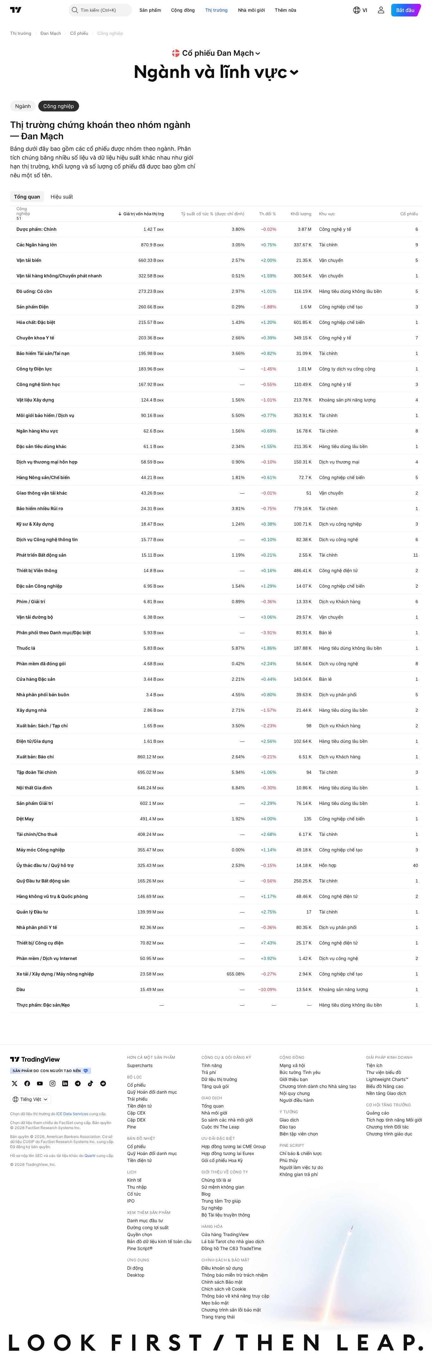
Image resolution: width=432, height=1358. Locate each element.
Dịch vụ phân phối (337, 694)
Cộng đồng (183, 10)
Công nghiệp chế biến (342, 322)
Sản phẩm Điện (32, 306)
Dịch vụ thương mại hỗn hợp (46, 461)
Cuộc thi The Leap (220, 1126)
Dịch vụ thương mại (339, 461)
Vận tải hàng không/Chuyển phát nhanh (59, 275)
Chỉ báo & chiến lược (301, 1153)
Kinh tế (134, 1180)
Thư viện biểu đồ (383, 1072)
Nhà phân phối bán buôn (42, 694)
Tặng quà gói (215, 1086)
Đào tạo (288, 1126)
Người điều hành (297, 1100)
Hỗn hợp (327, 865)
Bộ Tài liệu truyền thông (225, 1214)
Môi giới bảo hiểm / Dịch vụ (45, 415)
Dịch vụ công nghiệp (340, 524)
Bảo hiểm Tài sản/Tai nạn (43, 353)
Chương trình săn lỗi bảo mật (231, 1309)
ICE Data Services (72, 1113)
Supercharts (139, 1065)
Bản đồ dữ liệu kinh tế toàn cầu (159, 1241)
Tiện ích (374, 1065)
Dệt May (25, 818)
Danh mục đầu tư (145, 1220)
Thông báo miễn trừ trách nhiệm (234, 1275)
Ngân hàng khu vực (37, 430)
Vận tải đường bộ (34, 617)
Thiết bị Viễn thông (36, 570)
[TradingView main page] (35, 1059)
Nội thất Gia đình (34, 787)
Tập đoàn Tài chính (36, 772)
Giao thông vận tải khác (41, 493)
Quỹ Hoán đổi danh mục (152, 1092)
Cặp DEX (136, 1119)
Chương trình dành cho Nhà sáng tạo (318, 1086)
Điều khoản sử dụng (222, 1268)
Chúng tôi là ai (216, 1180)
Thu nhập (137, 1187)
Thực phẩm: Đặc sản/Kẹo (43, 1004)
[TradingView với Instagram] (52, 1083)
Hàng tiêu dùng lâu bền (343, 446)
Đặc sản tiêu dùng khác (41, 446)
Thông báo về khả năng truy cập (235, 1295)
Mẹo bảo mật (215, 1302)
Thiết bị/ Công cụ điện (40, 942)
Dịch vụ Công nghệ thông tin (47, 539)
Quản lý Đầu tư (32, 911)
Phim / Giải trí (30, 601)
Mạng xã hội (292, 1065)
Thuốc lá (25, 648)
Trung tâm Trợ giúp (221, 1200)
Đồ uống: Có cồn (34, 291)
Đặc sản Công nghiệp (39, 586)
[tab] (23, 106)
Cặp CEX (136, 1112)
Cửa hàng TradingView (225, 1234)
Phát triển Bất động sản (41, 555)
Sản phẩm (150, 10)
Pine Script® (139, 1248)
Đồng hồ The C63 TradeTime (231, 1248)
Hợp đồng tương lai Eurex (227, 1153)
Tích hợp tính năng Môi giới (394, 1119)
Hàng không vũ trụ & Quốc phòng (52, 896)
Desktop (136, 1275)
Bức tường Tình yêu (300, 1072)
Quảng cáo (377, 1112)
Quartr (90, 1155)
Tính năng (211, 1065)
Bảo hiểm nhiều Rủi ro (39, 508)
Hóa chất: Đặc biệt (35, 322)
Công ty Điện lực (34, 368)
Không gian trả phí (299, 1174)
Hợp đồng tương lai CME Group (233, 1146)
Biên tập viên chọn (299, 1133)
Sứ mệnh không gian (222, 1187)
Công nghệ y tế (335, 229)
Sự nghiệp (212, 1207)
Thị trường (216, 10)
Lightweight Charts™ (387, 1079)
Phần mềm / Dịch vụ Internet (46, 958)
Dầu (20, 989)
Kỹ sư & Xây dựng (35, 524)
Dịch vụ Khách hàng (340, 601)
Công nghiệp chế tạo (340, 306)
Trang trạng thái (218, 1316)
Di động (135, 1268)
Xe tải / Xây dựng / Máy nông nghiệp (55, 973)
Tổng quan (212, 1106)
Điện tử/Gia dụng (34, 741)
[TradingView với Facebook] (27, 1083)
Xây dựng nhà (31, 710)
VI (364, 10)
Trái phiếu (137, 1099)
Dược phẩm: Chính (36, 229)
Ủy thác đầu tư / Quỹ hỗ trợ (45, 865)
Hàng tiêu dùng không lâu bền (350, 291)
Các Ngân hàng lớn (36, 244)
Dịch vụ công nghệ (338, 539)
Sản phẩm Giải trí (34, 803)
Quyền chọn (139, 1234)
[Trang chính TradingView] (16, 10)
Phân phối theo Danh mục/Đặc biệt (53, 632)
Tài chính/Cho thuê (36, 834)
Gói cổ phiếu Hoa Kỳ (222, 1160)
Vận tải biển (28, 260)
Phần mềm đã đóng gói (41, 663)
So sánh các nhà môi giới (227, 1119)
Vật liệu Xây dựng (35, 399)
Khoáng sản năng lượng (343, 989)
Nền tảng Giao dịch (386, 1093)
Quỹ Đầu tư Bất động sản (43, 880)
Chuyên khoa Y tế (35, 337)
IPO (131, 1200)
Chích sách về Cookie (223, 1289)
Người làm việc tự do (301, 1167)
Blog (206, 1194)
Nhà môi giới (251, 10)
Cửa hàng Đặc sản (35, 679)
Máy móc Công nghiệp (40, 849)
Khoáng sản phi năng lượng (347, 399)
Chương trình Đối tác (387, 1126)
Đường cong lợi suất (148, 1227)
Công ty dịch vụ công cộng (347, 368)
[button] (166, 10)
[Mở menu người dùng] (381, 10)
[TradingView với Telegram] (77, 1083)
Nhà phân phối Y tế (36, 927)
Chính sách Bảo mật (222, 1282)
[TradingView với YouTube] (39, 1083)
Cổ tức (134, 1194)
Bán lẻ (325, 632)
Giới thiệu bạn (294, 1079)
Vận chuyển (331, 260)
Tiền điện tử (139, 1106)
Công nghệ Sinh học (38, 384)
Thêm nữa (285, 10)
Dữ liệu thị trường (219, 1079)
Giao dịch (289, 1119)
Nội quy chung (295, 1093)
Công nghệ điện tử (338, 570)
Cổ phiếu (136, 1085)
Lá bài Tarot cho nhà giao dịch (232, 1241)
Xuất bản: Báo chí (35, 756)
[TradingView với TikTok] (90, 1083)
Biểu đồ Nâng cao (384, 1086)
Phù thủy (289, 1160)
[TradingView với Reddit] (103, 1083)
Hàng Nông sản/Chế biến (43, 477)
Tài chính (328, 244)
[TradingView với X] (14, 1083)
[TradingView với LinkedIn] (65, 1083)
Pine (131, 1126)
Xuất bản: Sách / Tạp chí (42, 725)
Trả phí (208, 1072)
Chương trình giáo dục (389, 1133)
